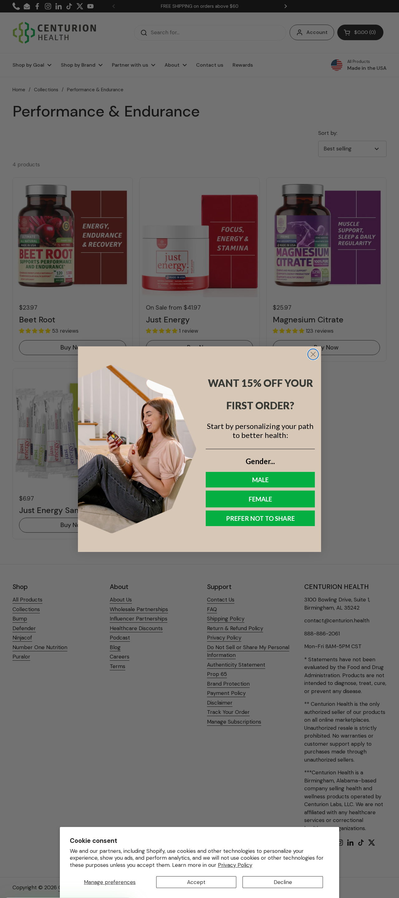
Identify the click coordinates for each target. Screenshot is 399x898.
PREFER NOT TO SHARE (260, 518)
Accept (196, 882)
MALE (260, 479)
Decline (283, 882)
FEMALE (260, 499)
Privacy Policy (235, 865)
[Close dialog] (313, 354)
